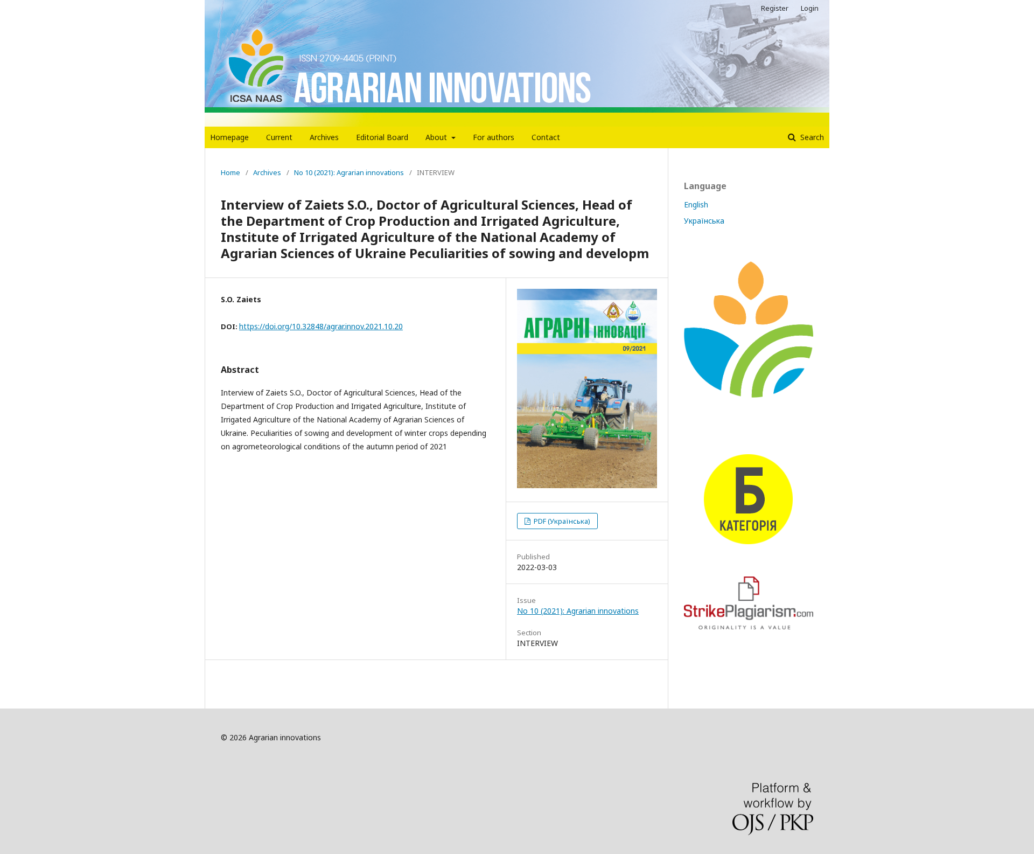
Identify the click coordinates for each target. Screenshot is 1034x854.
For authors (493, 137)
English (696, 204)
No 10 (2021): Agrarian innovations (349, 172)
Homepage (229, 137)
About (437, 137)
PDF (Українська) (561, 521)
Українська (704, 221)
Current (279, 137)
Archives (324, 137)
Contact (546, 137)
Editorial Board (382, 137)
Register (774, 8)
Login (810, 8)
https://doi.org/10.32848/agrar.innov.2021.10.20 (321, 326)
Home (230, 172)
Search (811, 137)
